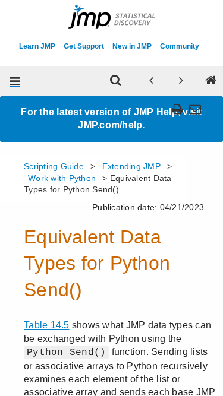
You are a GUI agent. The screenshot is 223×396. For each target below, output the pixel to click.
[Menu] (15, 81)
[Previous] (151, 81)
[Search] (115, 81)
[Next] (181, 81)
